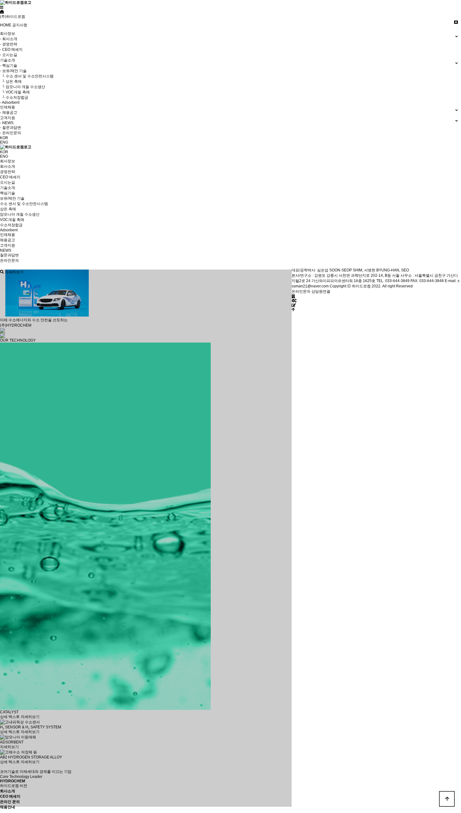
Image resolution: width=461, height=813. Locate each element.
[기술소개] (294, 301)
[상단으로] (293, 309)
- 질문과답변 (10, 127)
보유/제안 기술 (12, 198)
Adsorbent (9, 230)
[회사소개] (293, 296)
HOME (5, 25)
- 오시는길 (8, 55)
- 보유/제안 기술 (13, 71)
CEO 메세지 (10, 177)
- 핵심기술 (8, 65)
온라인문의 (9, 260)
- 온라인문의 (10, 133)
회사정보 (7, 161)
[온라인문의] (294, 305)
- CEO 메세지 (11, 49)
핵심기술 (7, 193)
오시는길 (7, 182)
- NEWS (6, 123)
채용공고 (7, 240)
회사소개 (7, 166)
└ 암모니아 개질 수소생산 (22, 87)
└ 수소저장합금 (14, 97)
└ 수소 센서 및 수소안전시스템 (27, 76)
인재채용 (7, 235)
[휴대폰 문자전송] (2, 12)
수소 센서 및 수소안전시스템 (24, 204)
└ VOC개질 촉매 (15, 92)
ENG (4, 142)
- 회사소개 (8, 39)
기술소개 (7, 188)
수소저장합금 (11, 225)
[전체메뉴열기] (1, 7)
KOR (4, 138)
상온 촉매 (8, 209)
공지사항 (19, 25)
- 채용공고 (8, 112)
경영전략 (7, 172)
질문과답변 (9, 255)
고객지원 (7, 245)
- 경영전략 (8, 44)
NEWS (5, 250)
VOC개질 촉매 (12, 220)
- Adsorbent (9, 102)
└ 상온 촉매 (11, 81)
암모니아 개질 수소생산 (20, 214)
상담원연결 (320, 291)
